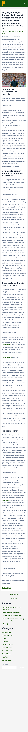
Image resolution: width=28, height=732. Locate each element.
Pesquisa (21, 667)
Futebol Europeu (7, 654)
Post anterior (14, 594)
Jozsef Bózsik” (7, 344)
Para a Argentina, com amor (11, 612)
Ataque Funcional (7, 635)
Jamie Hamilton (7, 357)
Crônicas (5, 641)
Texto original (6, 588)
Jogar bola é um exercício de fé (12, 615)
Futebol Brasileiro (7, 651)
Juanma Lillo (6, 500)
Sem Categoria (6, 660)
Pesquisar (5, 664)
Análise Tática (6, 632)
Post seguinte (14, 598)
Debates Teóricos (7, 644)
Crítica (4, 638)
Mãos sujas (5, 624)
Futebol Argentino (7, 648)
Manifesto (5, 657)
